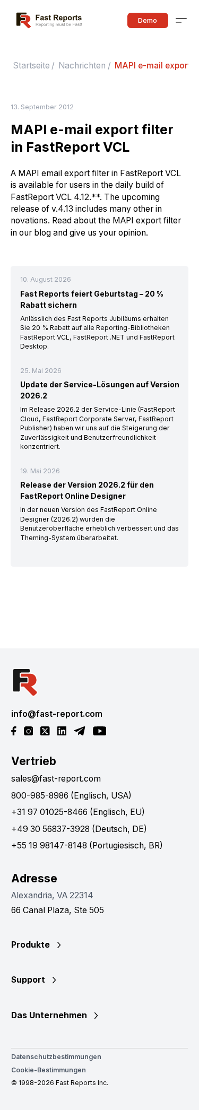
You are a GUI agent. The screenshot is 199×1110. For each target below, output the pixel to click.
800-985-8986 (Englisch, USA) (71, 796)
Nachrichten (82, 65)
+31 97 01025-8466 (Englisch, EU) (78, 812)
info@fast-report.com (56, 714)
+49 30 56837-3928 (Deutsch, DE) (79, 829)
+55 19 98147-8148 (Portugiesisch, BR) (87, 845)
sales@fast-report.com (56, 779)
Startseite (31, 65)
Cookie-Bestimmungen (48, 1070)
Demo (147, 20)
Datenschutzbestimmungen (56, 1057)
